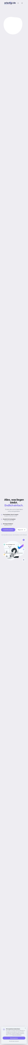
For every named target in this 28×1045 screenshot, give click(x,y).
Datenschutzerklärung (16, 1034)
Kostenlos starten (8, 529)
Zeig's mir (20, 529)
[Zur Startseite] (10, 3)
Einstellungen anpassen (14, 1041)
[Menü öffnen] (22, 3)
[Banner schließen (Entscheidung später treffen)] (25, 1028)
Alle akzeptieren (14, 1038)
